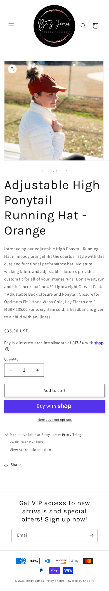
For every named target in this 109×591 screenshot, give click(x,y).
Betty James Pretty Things (45, 581)
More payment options (54, 419)
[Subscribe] (91, 535)
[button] (11, 26)
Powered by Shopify (79, 581)
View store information (30, 449)
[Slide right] (67, 171)
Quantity (11, 359)
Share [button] (16, 464)
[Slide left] (42, 171)
